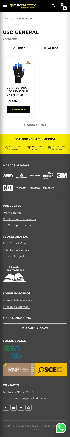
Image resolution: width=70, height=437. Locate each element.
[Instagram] (28, 408)
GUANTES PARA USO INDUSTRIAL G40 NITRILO (18, 91)
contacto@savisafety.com (31, 398)
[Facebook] (6, 408)
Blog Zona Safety (14, 243)
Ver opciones (18, 109)
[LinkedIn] (13, 408)
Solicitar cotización (16, 250)
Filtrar (21, 47)
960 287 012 (25, 392)
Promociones (12, 212)
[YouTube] (21, 408)
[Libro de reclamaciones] (14, 274)
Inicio (6, 18)
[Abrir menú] (5, 5)
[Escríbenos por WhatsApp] (61, 428)
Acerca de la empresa (17, 300)
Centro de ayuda (14, 256)
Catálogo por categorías (19, 219)
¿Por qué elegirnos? (16, 307)
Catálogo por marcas (17, 225)
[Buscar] (53, 5)
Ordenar (53, 47)
